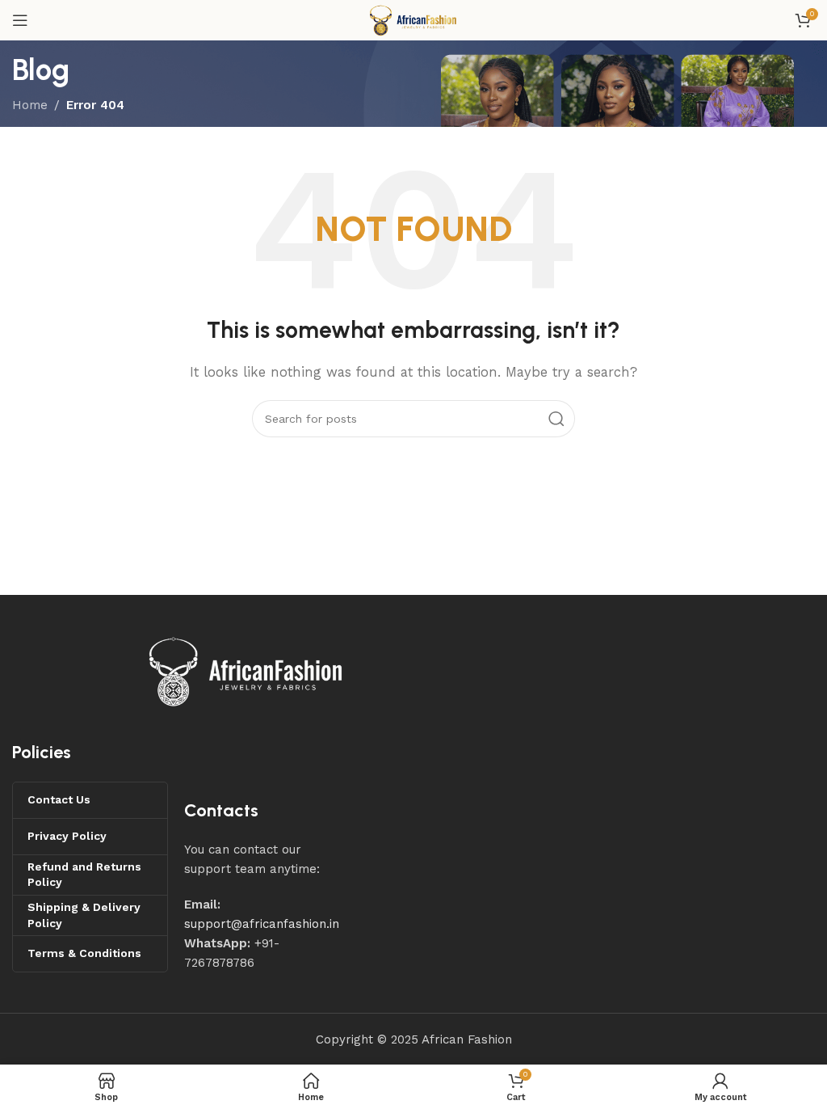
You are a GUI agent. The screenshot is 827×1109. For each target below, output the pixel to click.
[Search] (556, 418)
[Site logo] (413, 19)
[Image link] (246, 671)
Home (30, 105)
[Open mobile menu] (20, 20)
